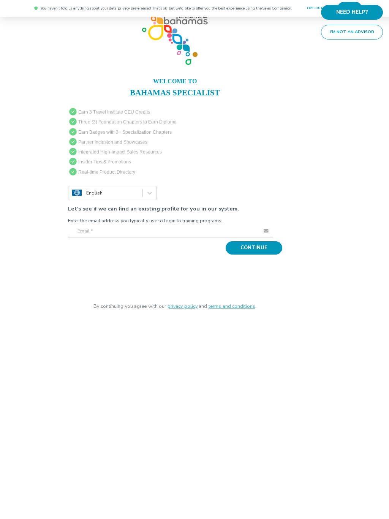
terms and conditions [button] (232, 304)
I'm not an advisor (355, 29)
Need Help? (355, 11)
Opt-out (315, 8)
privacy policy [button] (183, 304)
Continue (256, 245)
